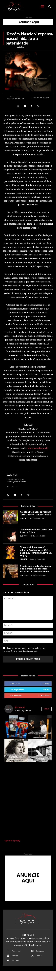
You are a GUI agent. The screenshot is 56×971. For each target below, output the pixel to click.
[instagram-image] (16, 727)
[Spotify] (8, 956)
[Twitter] (38, 106)
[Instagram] (12, 486)
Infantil (23, 559)
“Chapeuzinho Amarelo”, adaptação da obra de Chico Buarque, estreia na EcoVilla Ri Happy (36, 551)
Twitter (39, 956)
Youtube (15, 960)
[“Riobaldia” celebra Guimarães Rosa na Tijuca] (10, 535)
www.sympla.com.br (38, 448)
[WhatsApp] (18, 106)
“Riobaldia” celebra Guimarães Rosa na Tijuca (36, 531)
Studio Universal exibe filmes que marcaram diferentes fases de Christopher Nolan (35, 569)
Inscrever (45, 696)
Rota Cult (12, 475)
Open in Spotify (12, 840)
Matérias (24, 575)
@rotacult (20, 707)
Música (23, 518)
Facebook (16, 951)
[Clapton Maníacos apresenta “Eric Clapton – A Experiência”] (10, 517)
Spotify (15, 956)
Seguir (46, 690)
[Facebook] (31, 106)
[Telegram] (25, 106)
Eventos (24, 536)
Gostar (46, 684)
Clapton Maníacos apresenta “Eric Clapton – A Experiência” (35, 513)
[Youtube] (8, 960)
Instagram (40, 951)
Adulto (20, 47)
